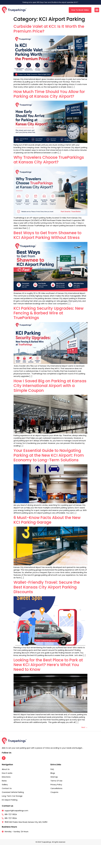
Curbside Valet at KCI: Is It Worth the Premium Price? (49, 29)
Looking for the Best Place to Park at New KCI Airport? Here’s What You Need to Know (48, 664)
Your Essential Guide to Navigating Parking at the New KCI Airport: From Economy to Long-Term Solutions (49, 455)
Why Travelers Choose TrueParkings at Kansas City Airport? (49, 160)
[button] (96, 10)
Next (84, 727)
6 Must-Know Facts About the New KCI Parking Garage (47, 520)
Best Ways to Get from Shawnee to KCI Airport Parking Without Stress (47, 235)
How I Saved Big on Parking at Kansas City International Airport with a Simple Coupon (50, 385)
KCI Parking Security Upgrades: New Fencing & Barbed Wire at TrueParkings (49, 313)
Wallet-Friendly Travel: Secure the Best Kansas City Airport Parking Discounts (47, 587)
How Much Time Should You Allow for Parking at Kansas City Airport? (49, 94)
